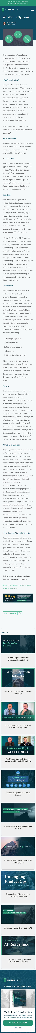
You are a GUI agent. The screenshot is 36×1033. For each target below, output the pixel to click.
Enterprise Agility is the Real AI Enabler (18, 794)
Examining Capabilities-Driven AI (18, 928)
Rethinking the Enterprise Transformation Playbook (18, 659)
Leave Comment (10, 613)
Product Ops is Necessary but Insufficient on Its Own (18, 895)
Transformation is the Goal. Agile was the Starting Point (18, 726)
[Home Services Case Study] (18, 598)
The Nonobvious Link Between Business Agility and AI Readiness (18, 760)
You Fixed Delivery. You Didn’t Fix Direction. (18, 692)
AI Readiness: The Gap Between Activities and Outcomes (18, 960)
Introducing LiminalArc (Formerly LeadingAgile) (18, 861)
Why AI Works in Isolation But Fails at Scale (18, 827)
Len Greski (11, 23)
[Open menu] (32, 10)
